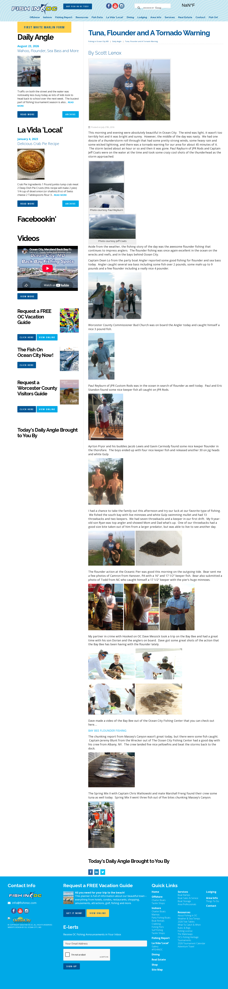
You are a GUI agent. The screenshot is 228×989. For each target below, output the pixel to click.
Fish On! (213, 17)
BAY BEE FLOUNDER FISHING (107, 730)
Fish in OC (28, 925)
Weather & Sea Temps (189, 918)
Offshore (35, 17)
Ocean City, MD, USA (198, 7)
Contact (200, 17)
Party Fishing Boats (161, 917)
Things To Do (212, 901)
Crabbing (156, 923)
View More (27, 296)
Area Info (155, 17)
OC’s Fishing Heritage (188, 937)
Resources (82, 17)
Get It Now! (74, 913)
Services (170, 17)
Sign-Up (71, 966)
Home (155, 891)
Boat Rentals (158, 920)
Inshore (47, 17)
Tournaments (184, 940)
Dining (130, 17)
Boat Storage (184, 901)
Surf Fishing (157, 930)
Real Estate (185, 17)
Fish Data (97, 17)
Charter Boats (159, 900)
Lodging (142, 17)
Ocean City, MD (34, 927)
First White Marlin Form (44, 27)
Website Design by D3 (17, 927)
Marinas (156, 914)
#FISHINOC (157, 949)
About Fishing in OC (187, 915)
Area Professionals (187, 904)
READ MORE (60, 194)
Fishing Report (63, 17)
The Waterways (185, 934)
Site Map (157, 969)
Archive (70, 114)
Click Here (27, 337)
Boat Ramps (184, 894)
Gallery (155, 946)
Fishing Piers (158, 926)
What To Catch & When (189, 924)
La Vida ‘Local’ (114, 17)
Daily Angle (116, 41)
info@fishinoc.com (24, 903)
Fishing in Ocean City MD (98, 41)
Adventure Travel (186, 946)
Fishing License (185, 930)
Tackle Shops (158, 903)
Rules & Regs (184, 927)
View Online (47, 337)
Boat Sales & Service (188, 898)
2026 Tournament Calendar (191, 943)
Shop (155, 964)
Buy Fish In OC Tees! (77, 6)
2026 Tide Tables (186, 921)
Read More (27, 114)
